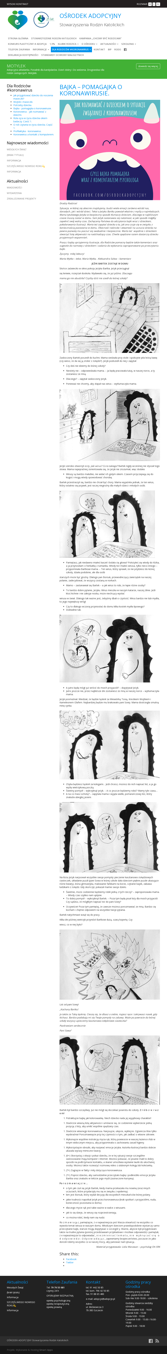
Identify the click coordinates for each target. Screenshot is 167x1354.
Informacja (14, 160)
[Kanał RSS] (157, 1341)
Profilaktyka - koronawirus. (27, 131)
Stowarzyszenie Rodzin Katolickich (53, 38)
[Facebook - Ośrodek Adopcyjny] (151, 1341)
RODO (117, 49)
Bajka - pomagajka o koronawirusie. (32, 108)
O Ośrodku (89, 43)
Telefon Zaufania (19, 49)
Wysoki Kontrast (17, 4)
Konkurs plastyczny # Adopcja (27, 43)
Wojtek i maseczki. (23, 101)
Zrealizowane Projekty (21, 198)
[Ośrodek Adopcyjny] (17, 19)
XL (158, 4)
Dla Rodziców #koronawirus (70, 49)
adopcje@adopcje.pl (104, 1298)
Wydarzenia (14, 193)
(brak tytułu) (15, 154)
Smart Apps (46, 1349)
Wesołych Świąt (17, 149)
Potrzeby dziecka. (22, 105)
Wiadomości (14, 187)
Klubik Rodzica (67, 43)
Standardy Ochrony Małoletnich (62, 55)
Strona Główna (18, 38)
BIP (109, 49)
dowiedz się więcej (148, 66)
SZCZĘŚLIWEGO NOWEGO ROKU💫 (26, 166)
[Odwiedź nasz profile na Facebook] (125, 49)
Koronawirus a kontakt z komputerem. (33, 134)
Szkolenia (127, 43)
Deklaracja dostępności (23, 55)
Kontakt (99, 49)
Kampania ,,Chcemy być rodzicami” (100, 38)
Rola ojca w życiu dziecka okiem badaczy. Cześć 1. (30, 120)
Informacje (40, 49)
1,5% (52, 43)
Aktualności (108, 43)
